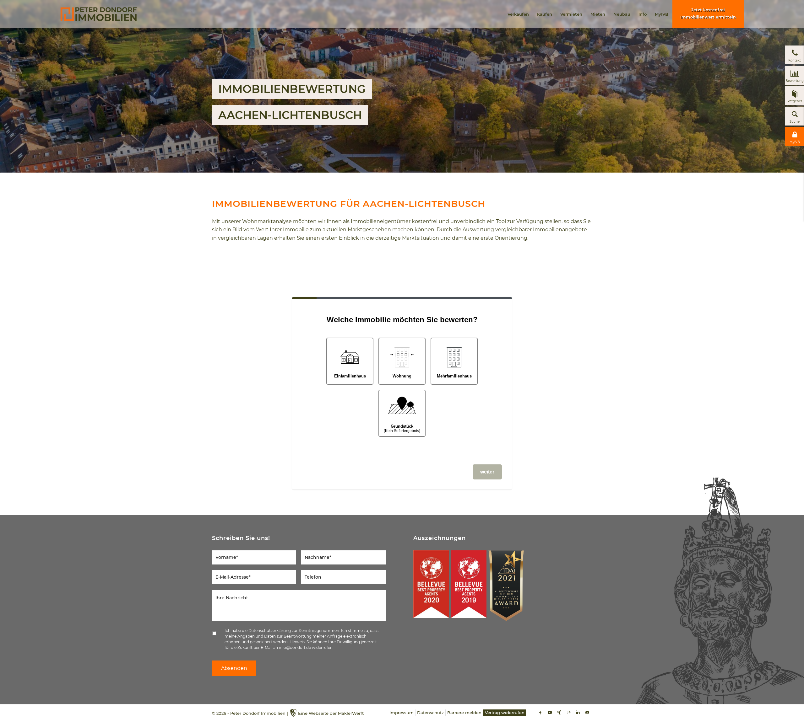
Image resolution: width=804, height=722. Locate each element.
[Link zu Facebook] (540, 712)
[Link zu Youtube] (549, 712)
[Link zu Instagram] (568, 712)
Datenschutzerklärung (269, 630)
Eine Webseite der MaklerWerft (331, 713)
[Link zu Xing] (559, 712)
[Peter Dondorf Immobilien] (98, 14)
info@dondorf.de (295, 647)
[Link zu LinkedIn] (578, 712)
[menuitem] (518, 14)
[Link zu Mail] (587, 712)
